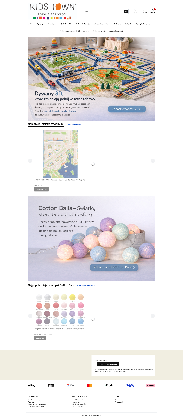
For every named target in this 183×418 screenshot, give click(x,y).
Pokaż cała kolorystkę (85, 285)
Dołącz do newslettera (108, 364)
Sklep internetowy (90, 415)
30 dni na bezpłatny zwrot (37, 404)
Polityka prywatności (78, 404)
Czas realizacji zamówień (36, 406)
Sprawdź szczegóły (116, 31)
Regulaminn (75, 402)
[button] (126, 11)
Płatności (31, 402)
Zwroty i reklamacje (78, 406)
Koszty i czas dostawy (35, 400)
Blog (116, 400)
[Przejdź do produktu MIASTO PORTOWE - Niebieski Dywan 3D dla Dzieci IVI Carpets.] (60, 154)
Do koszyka (40, 338)
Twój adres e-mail (101, 361)
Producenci (119, 402)
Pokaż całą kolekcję (74, 124)
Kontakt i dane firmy (78, 400)
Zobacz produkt (41, 189)
